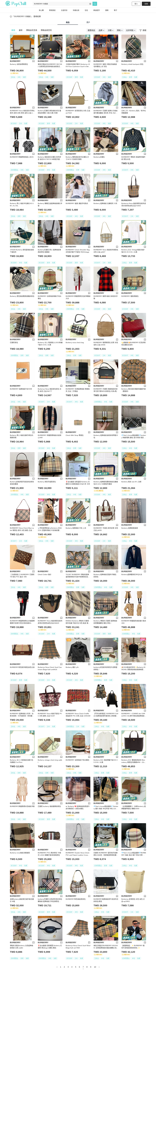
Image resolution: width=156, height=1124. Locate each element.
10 (95, 967)
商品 (68, 22)
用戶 (88, 22)
